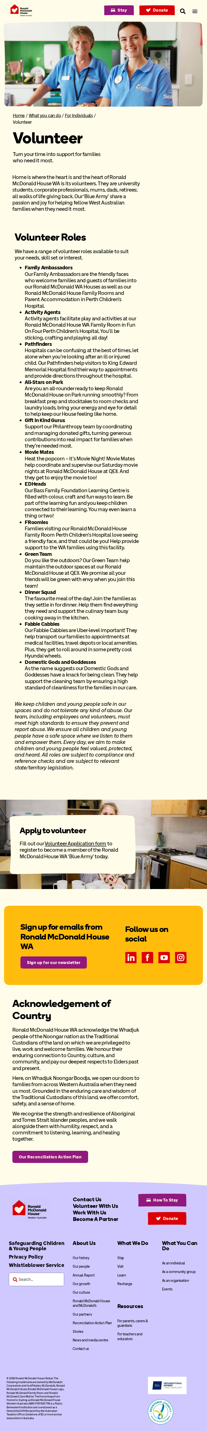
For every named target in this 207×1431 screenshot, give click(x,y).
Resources (130, 1306)
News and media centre (90, 1340)
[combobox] (36, 1279)
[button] (195, 11)
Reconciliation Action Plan (92, 1323)
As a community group (179, 1272)
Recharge (124, 1284)
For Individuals (79, 115)
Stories (78, 1332)
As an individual (173, 1263)
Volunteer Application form (75, 843)
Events (167, 1289)
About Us (84, 1243)
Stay (120, 1258)
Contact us (81, 1349)
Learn (121, 1275)
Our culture (81, 1292)
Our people (81, 1266)
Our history (81, 1258)
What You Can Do (180, 1246)
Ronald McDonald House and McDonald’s (91, 1303)
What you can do (45, 115)
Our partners (82, 1314)
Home (19, 115)
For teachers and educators (129, 1336)
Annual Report (83, 1275)
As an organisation (175, 1281)
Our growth (81, 1284)
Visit (120, 1266)
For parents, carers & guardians (132, 1323)
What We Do (132, 1243)
